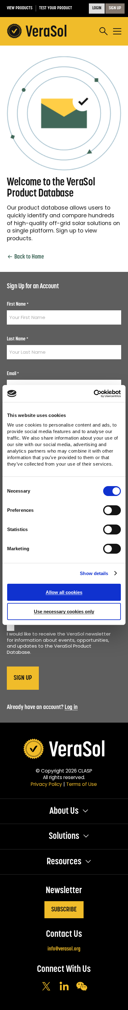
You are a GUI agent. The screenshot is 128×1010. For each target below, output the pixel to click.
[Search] (103, 31)
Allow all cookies (64, 592)
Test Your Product (55, 8)
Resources (64, 861)
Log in (71, 707)
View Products (19, 8)
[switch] (112, 510)
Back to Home (28, 257)
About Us (64, 811)
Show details (94, 573)
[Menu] (117, 31)
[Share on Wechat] (82, 987)
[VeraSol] (36, 31)
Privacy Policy (46, 784)
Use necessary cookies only (64, 611)
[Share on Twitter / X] (46, 987)
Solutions (64, 836)
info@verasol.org (64, 949)
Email (13, 373)
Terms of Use (81, 784)
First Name (18, 304)
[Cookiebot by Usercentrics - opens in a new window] (93, 393)
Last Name (17, 339)
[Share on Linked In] (64, 987)
